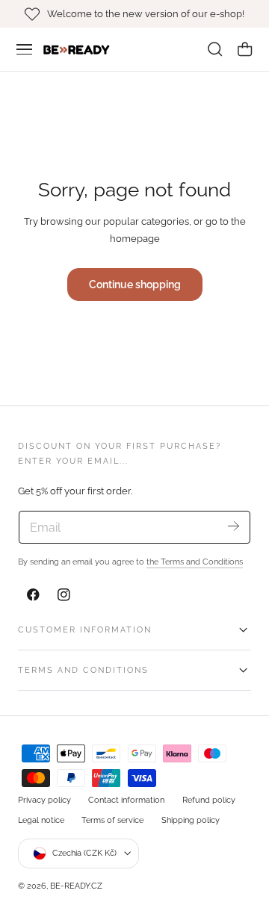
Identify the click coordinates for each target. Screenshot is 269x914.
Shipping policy (190, 819)
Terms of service (112, 819)
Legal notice (41, 819)
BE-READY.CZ (76, 885)
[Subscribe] (233, 526)
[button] (24, 49)
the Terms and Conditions (194, 561)
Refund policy (208, 799)
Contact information (126, 799)
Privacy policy (44, 799)
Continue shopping (135, 284)
